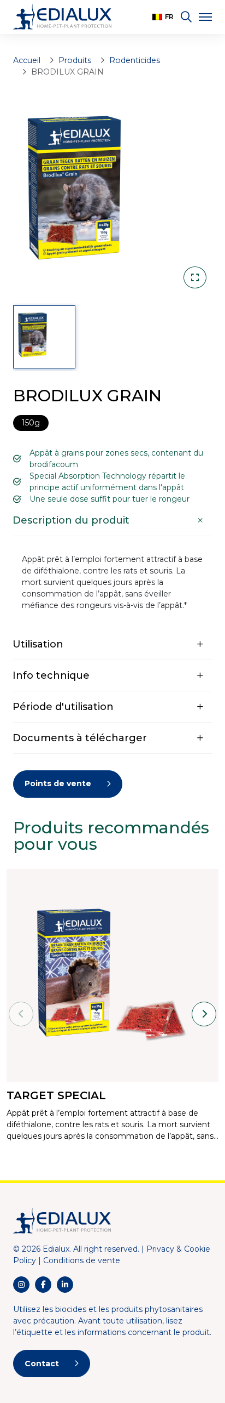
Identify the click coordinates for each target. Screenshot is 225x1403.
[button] (163, 17)
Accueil (26, 60)
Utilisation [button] (38, 644)
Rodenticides (134, 60)
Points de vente (58, 783)
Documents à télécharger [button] (80, 738)
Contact (42, 1363)
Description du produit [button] (71, 520)
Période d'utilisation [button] (63, 707)
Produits (74, 60)
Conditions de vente (81, 1260)
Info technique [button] (51, 675)
